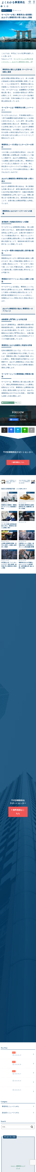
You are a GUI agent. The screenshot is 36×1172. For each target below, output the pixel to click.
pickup (18, 402)
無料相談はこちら (18, 462)
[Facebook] (1, 6)
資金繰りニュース (10, 1113)
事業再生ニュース (6, 10)
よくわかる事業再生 (13, 2)
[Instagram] (7, 6)
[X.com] (4, 6)
